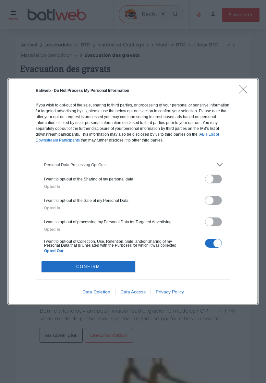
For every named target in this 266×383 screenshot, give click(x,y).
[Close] (245, 91)
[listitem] (133, 164)
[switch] (213, 179)
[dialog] (133, 191)
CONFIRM (88, 266)
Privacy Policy (170, 291)
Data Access (133, 291)
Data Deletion (96, 291)
